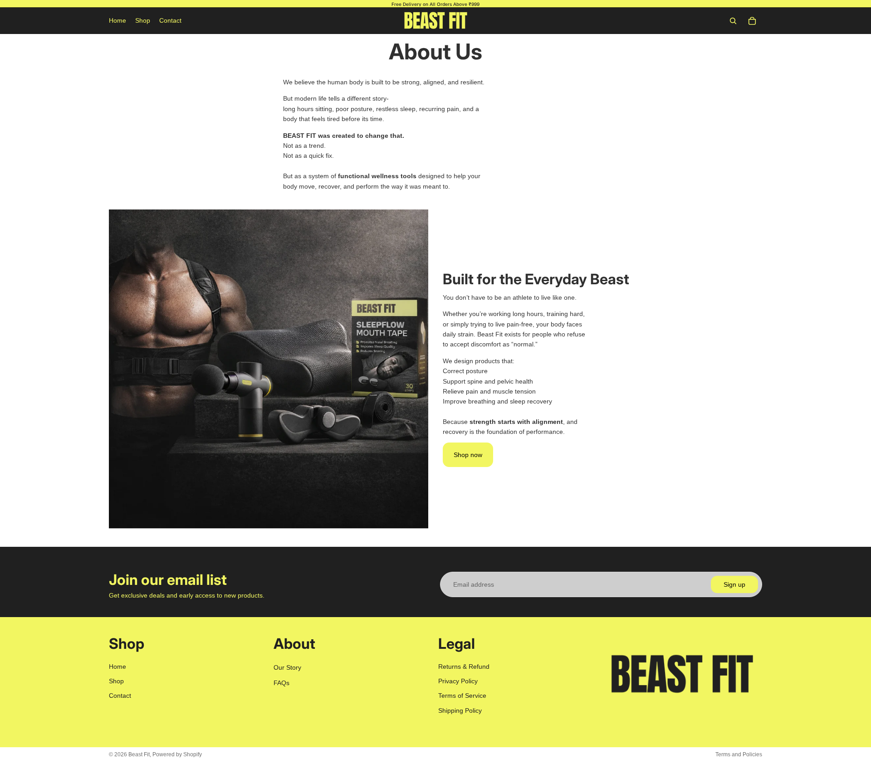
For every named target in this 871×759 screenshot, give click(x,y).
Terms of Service (462, 695)
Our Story (287, 667)
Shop (116, 681)
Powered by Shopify (177, 754)
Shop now (468, 454)
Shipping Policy (460, 710)
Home (117, 666)
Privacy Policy (458, 681)
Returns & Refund (463, 666)
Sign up (734, 584)
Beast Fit (139, 754)
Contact (120, 695)
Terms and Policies (738, 754)
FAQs (281, 682)
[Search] (733, 21)
